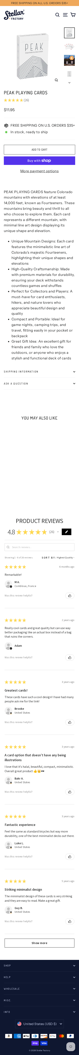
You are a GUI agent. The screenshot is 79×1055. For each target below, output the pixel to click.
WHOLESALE (12, 988)
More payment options (39, 171)
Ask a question (16, 383)
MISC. (8, 1000)
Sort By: (49, 557)
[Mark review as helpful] (69, 596)
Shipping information (21, 371)
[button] (58, 532)
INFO (7, 1011)
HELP (7, 977)
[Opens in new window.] (10, 713)
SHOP (7, 965)
